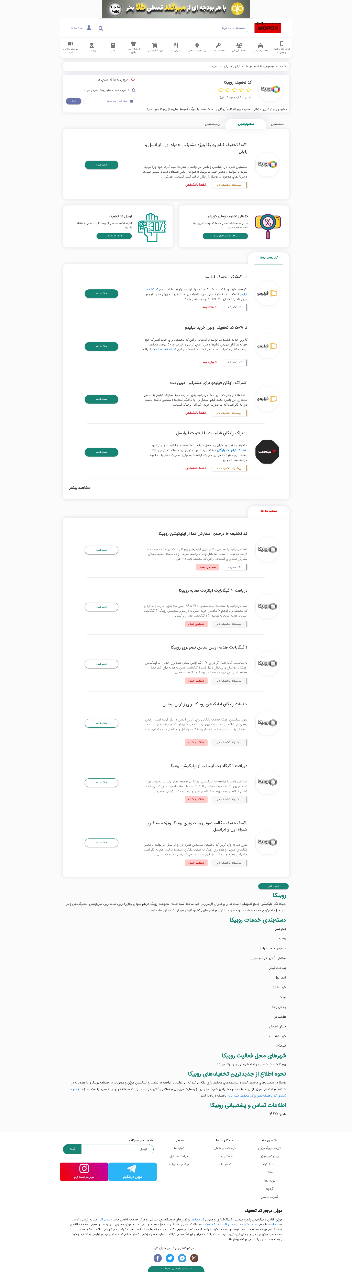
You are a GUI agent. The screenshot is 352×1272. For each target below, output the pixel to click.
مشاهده (101, 165)
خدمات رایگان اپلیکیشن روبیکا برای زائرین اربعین (205, 704)
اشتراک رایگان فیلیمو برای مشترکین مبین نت (208, 383)
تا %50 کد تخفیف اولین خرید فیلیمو (216, 327)
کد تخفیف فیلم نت (240, 1096)
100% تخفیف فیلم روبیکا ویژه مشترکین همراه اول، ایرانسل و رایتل (196, 148)
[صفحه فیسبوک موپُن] (158, 1258)
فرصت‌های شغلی (224, 1148)
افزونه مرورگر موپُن (269, 1148)
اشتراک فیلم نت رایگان (232, 450)
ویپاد (207, 1224)
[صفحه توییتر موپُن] (170, 1258)
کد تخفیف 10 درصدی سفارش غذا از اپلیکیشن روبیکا (203, 533)
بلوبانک (216, 1224)
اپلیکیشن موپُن (269, 1156)
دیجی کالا (105, 1219)
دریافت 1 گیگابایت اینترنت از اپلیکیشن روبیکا (208, 766)
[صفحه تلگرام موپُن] (182, 1258)
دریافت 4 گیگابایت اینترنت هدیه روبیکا (213, 590)
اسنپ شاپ (250, 1224)
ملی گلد (228, 1224)
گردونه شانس (269, 1197)
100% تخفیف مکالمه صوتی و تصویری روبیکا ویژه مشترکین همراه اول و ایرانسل (197, 826)
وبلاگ (269, 1172)
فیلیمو (272, 1224)
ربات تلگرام (269, 1164)
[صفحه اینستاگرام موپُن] (194, 1258)
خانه (283, 66)
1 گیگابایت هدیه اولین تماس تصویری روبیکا (209, 647)
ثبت (74, 101)
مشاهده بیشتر (79, 488)
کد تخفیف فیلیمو (165, 349)
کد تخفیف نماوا (267, 1096)
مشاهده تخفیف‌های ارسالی (225, 236)
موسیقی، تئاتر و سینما (260, 66)
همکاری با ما (224, 1156)
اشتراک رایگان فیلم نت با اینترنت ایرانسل (211, 433)
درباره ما (179, 1148)
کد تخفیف (197, 1219)
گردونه (269, 1189)
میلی (238, 1224)
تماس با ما (224, 1164)
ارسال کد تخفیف (114, 236)
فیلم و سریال (232, 66)
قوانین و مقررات (179, 1164)
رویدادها (269, 1181)
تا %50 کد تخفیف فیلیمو (226, 277)
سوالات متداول (179, 1156)
